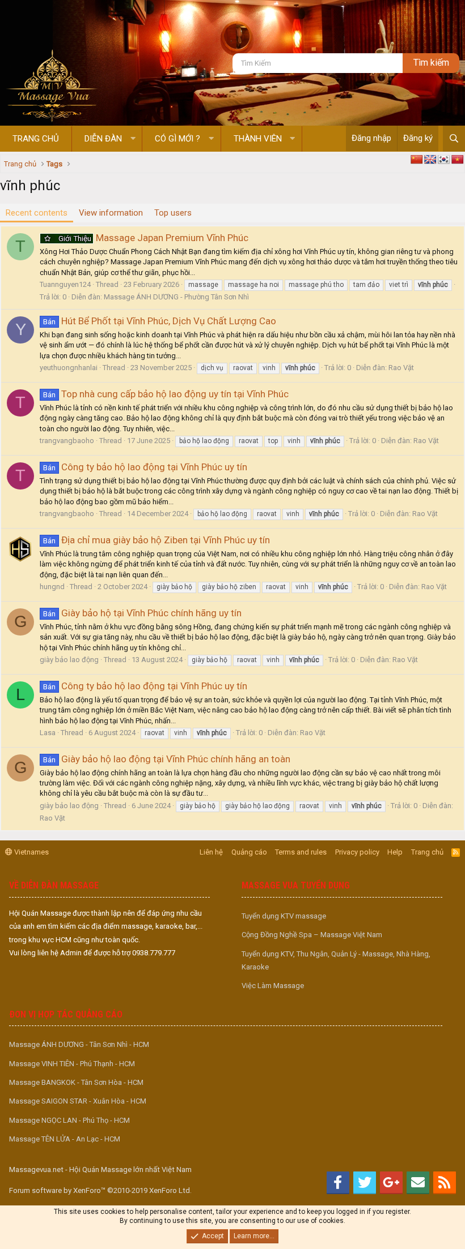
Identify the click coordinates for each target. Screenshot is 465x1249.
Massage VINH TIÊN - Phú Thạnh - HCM (72, 1063)
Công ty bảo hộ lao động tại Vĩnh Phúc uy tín (145, 467)
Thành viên (258, 139)
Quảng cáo (249, 852)
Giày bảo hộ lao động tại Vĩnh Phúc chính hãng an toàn (166, 759)
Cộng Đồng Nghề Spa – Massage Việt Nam (312, 934)
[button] (133, 139)
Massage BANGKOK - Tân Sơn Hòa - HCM (76, 1082)
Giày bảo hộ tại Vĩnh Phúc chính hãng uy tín (142, 613)
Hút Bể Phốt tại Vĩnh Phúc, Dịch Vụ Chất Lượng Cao (159, 321)
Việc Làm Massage (273, 985)
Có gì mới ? (177, 139)
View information (111, 213)
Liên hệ (211, 852)
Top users (173, 213)
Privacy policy (357, 852)
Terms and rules (301, 852)
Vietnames (30, 852)
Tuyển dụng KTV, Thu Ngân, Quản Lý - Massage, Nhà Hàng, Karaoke (336, 960)
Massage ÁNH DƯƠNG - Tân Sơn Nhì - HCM (79, 1044)
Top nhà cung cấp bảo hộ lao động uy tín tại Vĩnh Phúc (166, 394)
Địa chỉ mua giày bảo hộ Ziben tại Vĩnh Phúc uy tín (156, 540)
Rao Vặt (401, 367)
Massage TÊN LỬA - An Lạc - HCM (64, 1139)
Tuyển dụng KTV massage (284, 916)
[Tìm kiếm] (454, 139)
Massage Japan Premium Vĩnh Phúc (153, 237)
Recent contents (36, 213)
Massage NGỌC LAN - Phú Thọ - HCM (69, 1120)
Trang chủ (35, 139)
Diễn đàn (103, 139)
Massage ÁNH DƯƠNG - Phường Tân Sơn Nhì (176, 297)
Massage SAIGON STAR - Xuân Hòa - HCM (77, 1101)
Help (395, 852)
